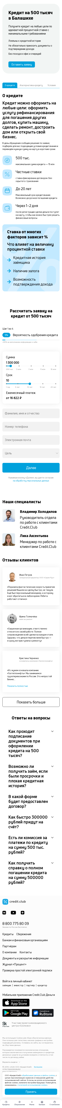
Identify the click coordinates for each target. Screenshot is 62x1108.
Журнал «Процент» (14, 964)
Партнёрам (9, 946)
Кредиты (7, 934)
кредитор (42, 985)
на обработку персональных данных (31, 480)
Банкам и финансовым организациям (25, 940)
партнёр (30, 985)
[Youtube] (13, 912)
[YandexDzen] (22, 912)
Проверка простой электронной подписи (27, 970)
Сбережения (23, 934)
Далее (31, 467)
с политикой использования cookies (32, 1085)
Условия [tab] (52, 85)
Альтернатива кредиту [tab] (31, 85)
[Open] (57, 453)
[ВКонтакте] (4, 912)
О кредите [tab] (10, 85)
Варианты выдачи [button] (9, 1062)
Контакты (26, 952)
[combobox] (31, 413)
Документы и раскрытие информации (25, 958)
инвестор (18, 985)
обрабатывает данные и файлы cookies (38, 1075)
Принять (31, 1092)
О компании (9, 952)
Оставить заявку (21, 64)
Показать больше (31, 702)
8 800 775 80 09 (15, 923)
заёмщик (6, 985)
